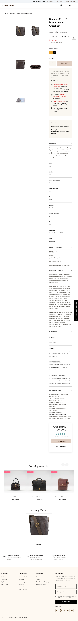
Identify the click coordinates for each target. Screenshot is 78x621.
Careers (38, 579)
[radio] (51, 52)
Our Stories (21, 579)
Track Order (4, 579)
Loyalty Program (23, 582)
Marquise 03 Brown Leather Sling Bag (18, 496)
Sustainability (22, 584)
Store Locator (39, 577)
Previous (63, 465)
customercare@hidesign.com (57, 414)
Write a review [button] (61, 441)
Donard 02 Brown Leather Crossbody (21, 13)
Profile (3, 577)
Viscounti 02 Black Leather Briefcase (41, 496)
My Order (3, 582)
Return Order (4, 584)
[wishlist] (65, 5)
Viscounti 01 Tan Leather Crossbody (64, 496)
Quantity (51, 58)
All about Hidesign (23, 577)
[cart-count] (70, 5)
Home (6, 13)
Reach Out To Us (23, 589)
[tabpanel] (15, 486)
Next (67, 465)
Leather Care (22, 586)
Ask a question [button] (61, 446)
